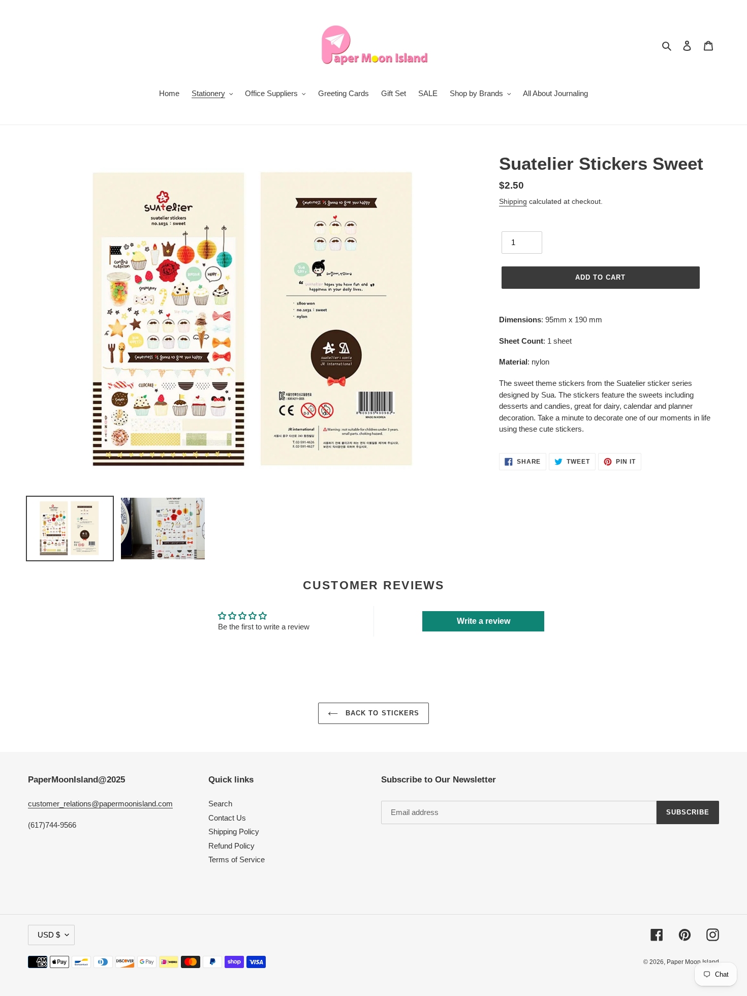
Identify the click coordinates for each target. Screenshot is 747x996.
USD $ (49, 934)
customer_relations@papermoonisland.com (100, 803)
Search (220, 803)
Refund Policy (231, 845)
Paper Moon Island (693, 961)
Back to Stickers (381, 713)
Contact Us (227, 817)
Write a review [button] (483, 621)
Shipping (513, 201)
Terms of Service (236, 859)
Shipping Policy (233, 831)
